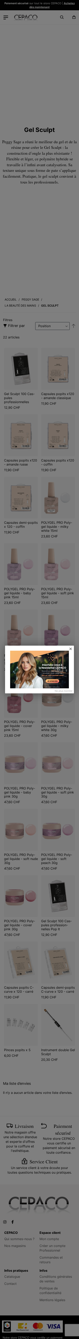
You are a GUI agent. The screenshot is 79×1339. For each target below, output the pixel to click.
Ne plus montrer (64, 690)
